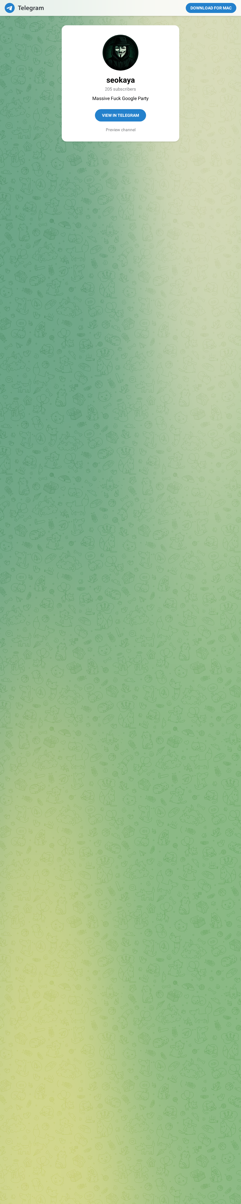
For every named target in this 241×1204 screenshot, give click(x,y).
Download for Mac (211, 8)
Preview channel (120, 129)
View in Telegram (120, 115)
